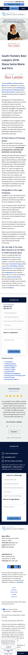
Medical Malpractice (10, 366)
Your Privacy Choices (12, 609)
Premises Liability (9, 367)
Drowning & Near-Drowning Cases (14, 375)
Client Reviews (14, 389)
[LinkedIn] (15, 566)
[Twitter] (12, 566)
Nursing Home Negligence (12, 373)
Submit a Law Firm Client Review (14, 437)
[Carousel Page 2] (10, 426)
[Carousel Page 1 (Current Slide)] (7, 426)
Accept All (8, 647)
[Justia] (19, 566)
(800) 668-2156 (13, 543)
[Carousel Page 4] (17, 426)
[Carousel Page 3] (14, 426)
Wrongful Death (9, 371)
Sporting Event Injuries (11, 379)
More (23, 8)
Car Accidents (8, 362)
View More (14, 432)
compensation (9, 272)
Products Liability (9, 369)
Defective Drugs (9, 377)
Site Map (14, 594)
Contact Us (14, 8)
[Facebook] (8, 566)
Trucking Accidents (10, 364)
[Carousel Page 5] (20, 426)
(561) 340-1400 (13, 561)
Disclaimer (14, 590)
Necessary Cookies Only (8, 651)
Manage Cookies (17, 611)
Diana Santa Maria (14, 277)
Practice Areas (7, 358)
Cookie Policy (7, 611)
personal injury (16, 264)
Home (4, 8)
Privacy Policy (14, 592)
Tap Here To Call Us (14, 4)
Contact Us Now (14, 351)
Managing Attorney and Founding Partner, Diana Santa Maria (13, 90)
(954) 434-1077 (10, 545)
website (11, 288)
